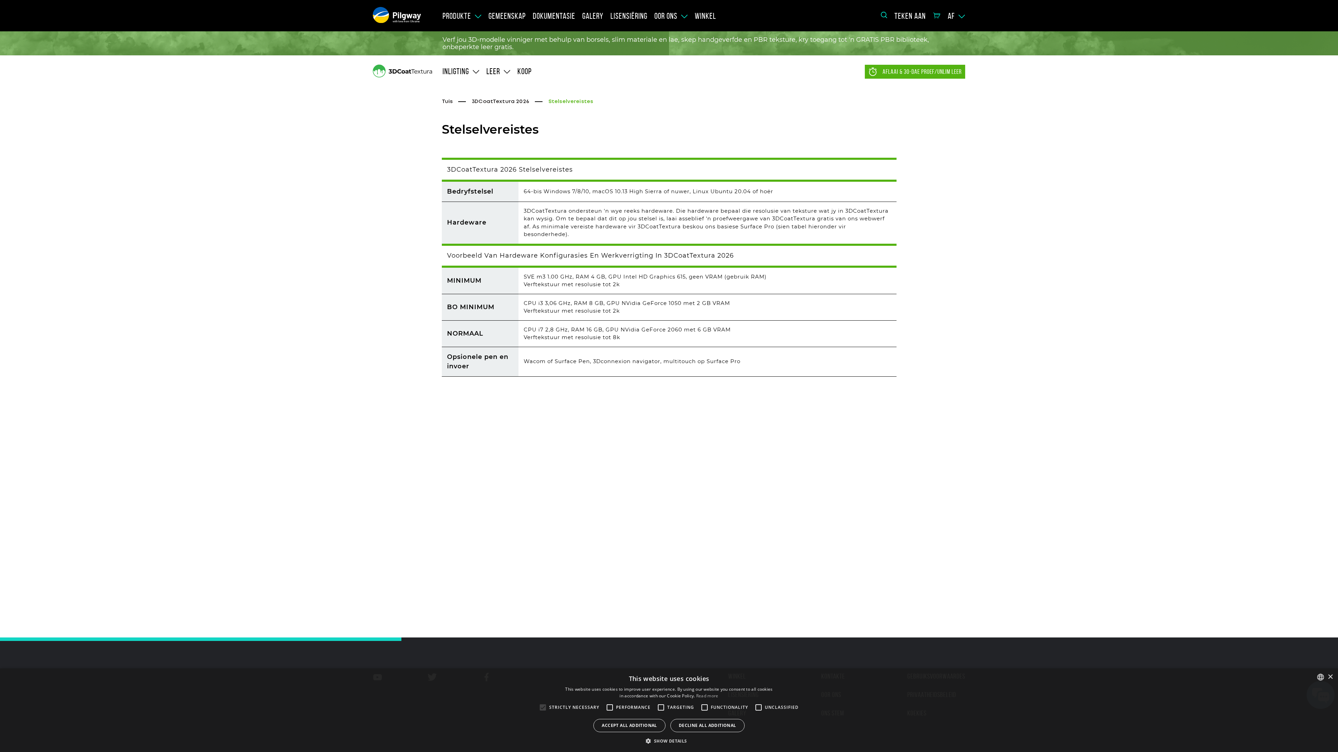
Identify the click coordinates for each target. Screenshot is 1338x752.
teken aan (910, 16)
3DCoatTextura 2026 (500, 101)
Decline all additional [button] (707, 725)
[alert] (669, 710)
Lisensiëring (628, 16)
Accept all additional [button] (629, 725)
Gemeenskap (507, 16)
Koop (524, 71)
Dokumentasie (554, 16)
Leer (493, 71)
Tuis (447, 101)
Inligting (456, 71)
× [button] (1330, 677)
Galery (592, 16)
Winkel (705, 16)
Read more (707, 696)
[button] (669, 740)
